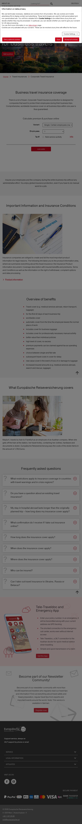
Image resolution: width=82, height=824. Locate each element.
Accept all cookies (71, 39)
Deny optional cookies (12, 39)
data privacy (33, 25)
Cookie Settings (70, 34)
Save (58, 39)
